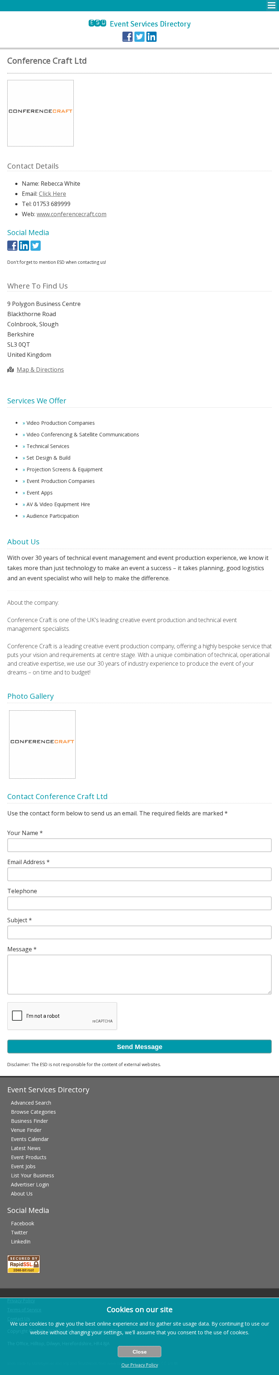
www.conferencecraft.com (71, 214)
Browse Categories (33, 1111)
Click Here (52, 194)
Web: (28, 214)
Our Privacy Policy (139, 1365)
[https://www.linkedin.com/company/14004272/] (24, 249)
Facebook (22, 1223)
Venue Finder (26, 1129)
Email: (29, 194)
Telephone (22, 891)
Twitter (19, 1232)
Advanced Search (31, 1102)
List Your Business (32, 1175)
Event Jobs (23, 1166)
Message (19, 949)
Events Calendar (30, 1139)
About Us (22, 1193)
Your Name (22, 833)
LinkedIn (21, 1241)
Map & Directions (40, 370)
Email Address (26, 862)
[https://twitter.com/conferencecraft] (36, 249)
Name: (30, 184)
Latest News (26, 1148)
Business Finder (29, 1120)
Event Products (28, 1157)
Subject (17, 920)
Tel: (27, 204)
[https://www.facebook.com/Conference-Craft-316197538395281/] (12, 249)
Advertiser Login (30, 1184)
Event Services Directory (140, 24)
